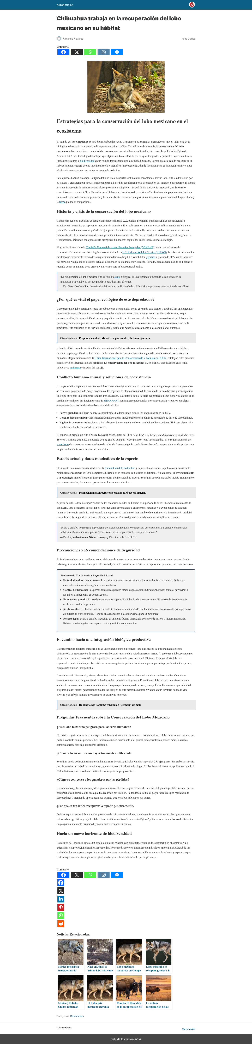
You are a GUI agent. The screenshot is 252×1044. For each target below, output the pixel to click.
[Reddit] (61, 926)
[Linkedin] (61, 901)
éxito (117, 276)
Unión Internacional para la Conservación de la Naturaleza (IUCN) (131, 358)
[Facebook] (63, 54)
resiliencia (75, 367)
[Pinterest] (61, 909)
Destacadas (77, 1016)
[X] (76, 54)
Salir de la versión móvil (126, 1039)
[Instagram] (103, 54)
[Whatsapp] (90, 54)
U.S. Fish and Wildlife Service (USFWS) (144, 252)
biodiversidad (87, 160)
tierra (62, 201)
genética (150, 257)
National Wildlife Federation (120, 468)
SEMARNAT (111, 400)
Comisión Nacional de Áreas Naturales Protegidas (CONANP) (120, 247)
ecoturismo (63, 444)
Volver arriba (188, 1029)
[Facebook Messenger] (117, 54)
